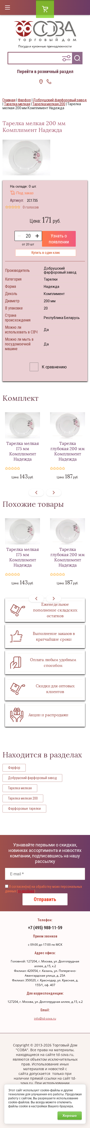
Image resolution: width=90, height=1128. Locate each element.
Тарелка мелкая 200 (23, 798)
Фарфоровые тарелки (24, 809)
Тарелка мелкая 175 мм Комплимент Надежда (22, 451)
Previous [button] (36, 492)
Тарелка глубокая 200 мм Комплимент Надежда (67, 451)
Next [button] (53, 492)
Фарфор (14, 768)
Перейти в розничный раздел (45, 71)
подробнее (26, 891)
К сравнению (54, 367)
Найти (77, 58)
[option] (26, 157)
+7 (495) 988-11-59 (45, 927)
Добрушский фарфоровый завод (32, 778)
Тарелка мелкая (20, 788)
